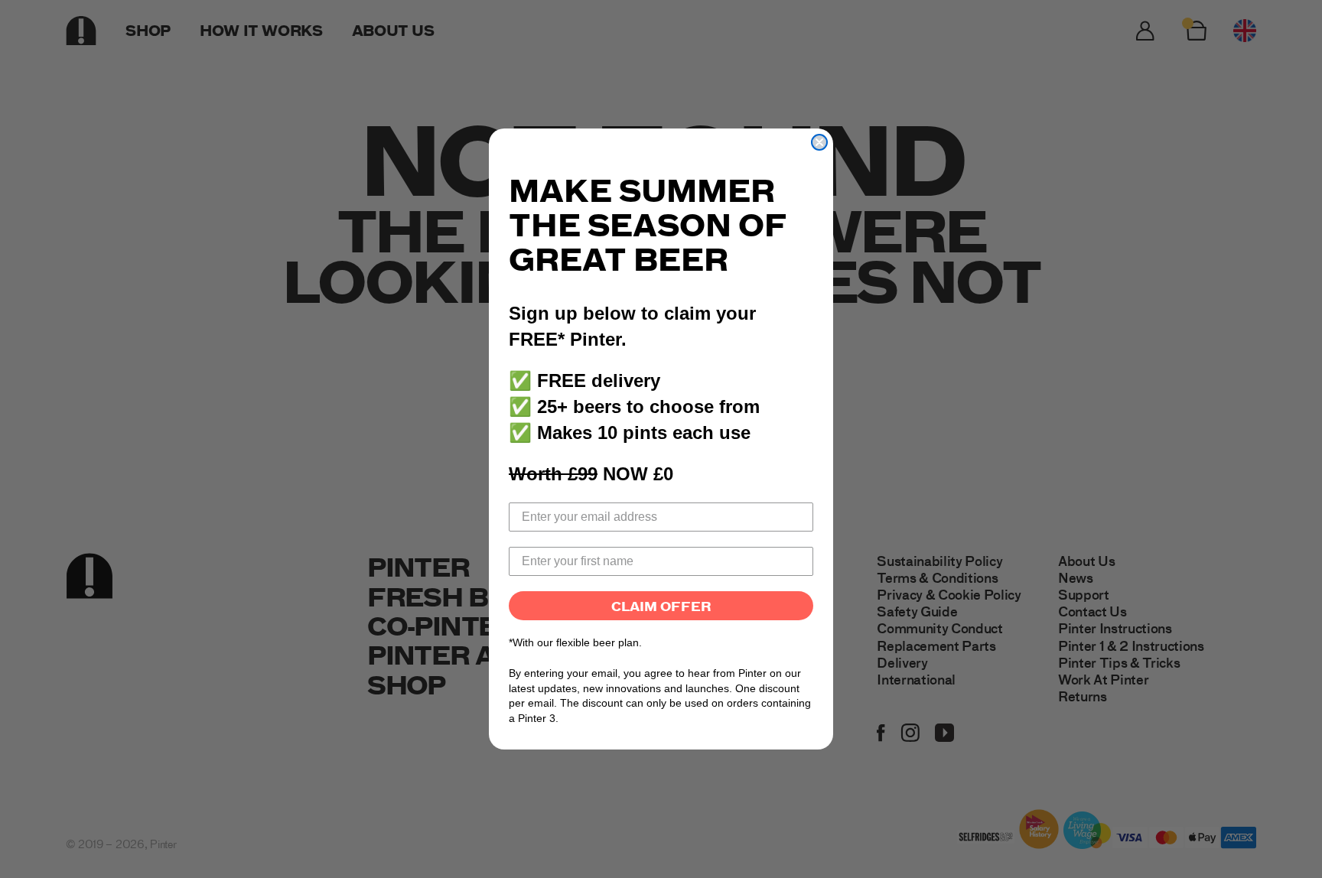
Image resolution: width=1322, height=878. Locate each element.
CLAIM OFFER (661, 606)
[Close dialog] (819, 142)
